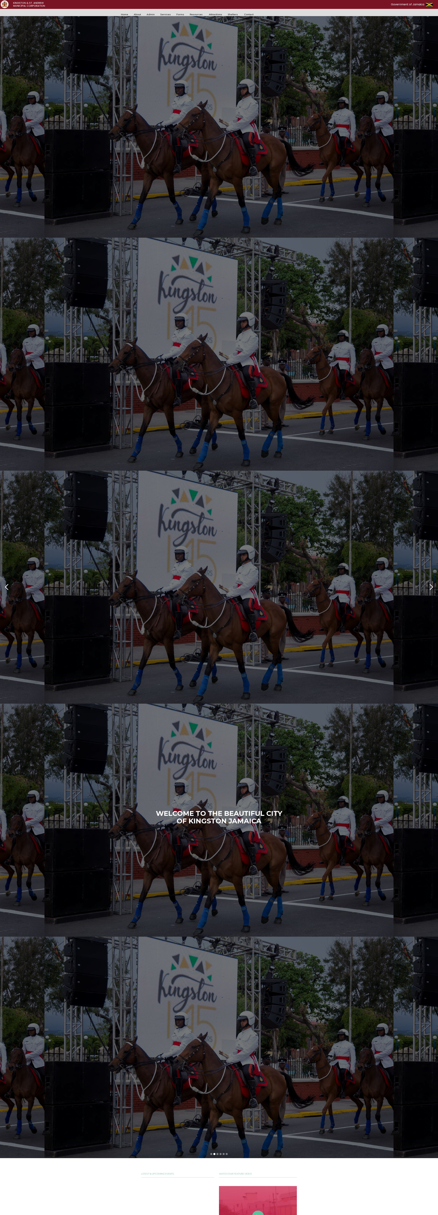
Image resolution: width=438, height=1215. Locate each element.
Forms (180, 14)
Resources (196, 14)
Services (165, 14)
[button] (215, 14)
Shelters (233, 14)
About (137, 14)
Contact (249, 14)
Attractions (215, 14)
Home (124, 14)
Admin (151, 14)
